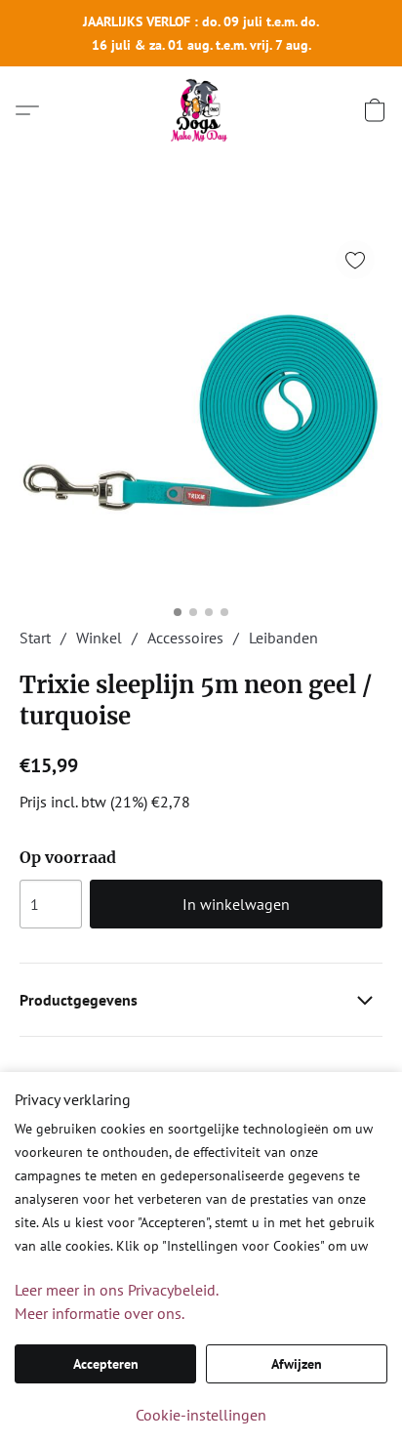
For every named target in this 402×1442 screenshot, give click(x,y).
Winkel (99, 637)
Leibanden (283, 637)
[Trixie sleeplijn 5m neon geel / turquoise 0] (201, 414)
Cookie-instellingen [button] (201, 1414)
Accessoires (185, 637)
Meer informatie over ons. (99, 1313)
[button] (201, 110)
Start (35, 637)
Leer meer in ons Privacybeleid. (117, 1289)
